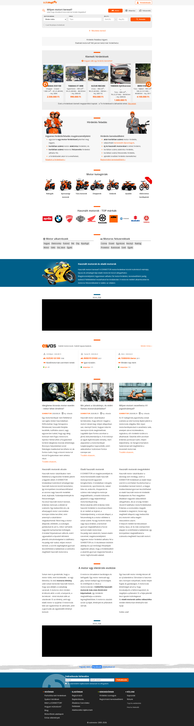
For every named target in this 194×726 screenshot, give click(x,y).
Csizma (104, 243)
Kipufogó (85, 243)
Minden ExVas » (146, 346)
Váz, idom (61, 247)
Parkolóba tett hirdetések (55, 695)
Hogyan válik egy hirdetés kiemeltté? (98, 61)
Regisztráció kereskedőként (111, 699)
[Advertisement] (97, 315)
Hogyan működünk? (52, 706)
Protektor (105, 247)
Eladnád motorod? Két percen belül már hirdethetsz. (97, 43)
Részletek (132, 103)
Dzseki (111, 243)
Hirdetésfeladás (145, 3)
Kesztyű (129, 243)
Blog (46, 710)
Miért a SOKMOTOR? (53, 703)
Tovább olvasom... (49, 461)
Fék (72, 243)
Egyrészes (120, 243)
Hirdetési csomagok (107, 695)
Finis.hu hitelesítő (133, 707)
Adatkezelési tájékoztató (82, 710)
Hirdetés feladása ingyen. (97, 39)
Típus (71, 16)
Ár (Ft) (106, 16)
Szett (124, 247)
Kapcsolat (131, 695)
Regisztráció (77, 695)
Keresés (142, 19)
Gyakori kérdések (51, 699)
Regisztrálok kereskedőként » (112, 159)
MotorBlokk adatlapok (54, 714)
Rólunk (130, 699)
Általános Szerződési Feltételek (80, 705)
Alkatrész (132, 11)
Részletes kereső (98, 30)
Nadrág (138, 243)
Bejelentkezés (78, 699)
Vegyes (47, 243)
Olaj (77, 243)
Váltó (53, 247)
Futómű (66, 243)
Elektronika (56, 243)
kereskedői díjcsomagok (124, 143)
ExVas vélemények (52, 717)
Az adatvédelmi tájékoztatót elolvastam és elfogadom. (88, 684)
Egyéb (69, 247)
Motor (46, 247)
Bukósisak (115, 247)
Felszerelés (147, 11)
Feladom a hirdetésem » (55, 159)
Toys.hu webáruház (134, 703)
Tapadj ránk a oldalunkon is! (97, 667)
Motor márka (49, 16)
